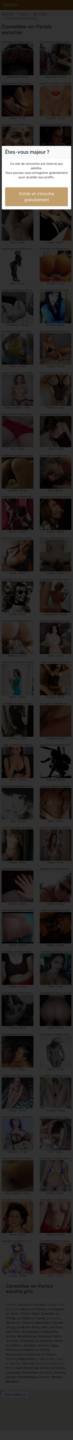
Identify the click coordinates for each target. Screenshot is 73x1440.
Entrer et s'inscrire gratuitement (36, 196)
